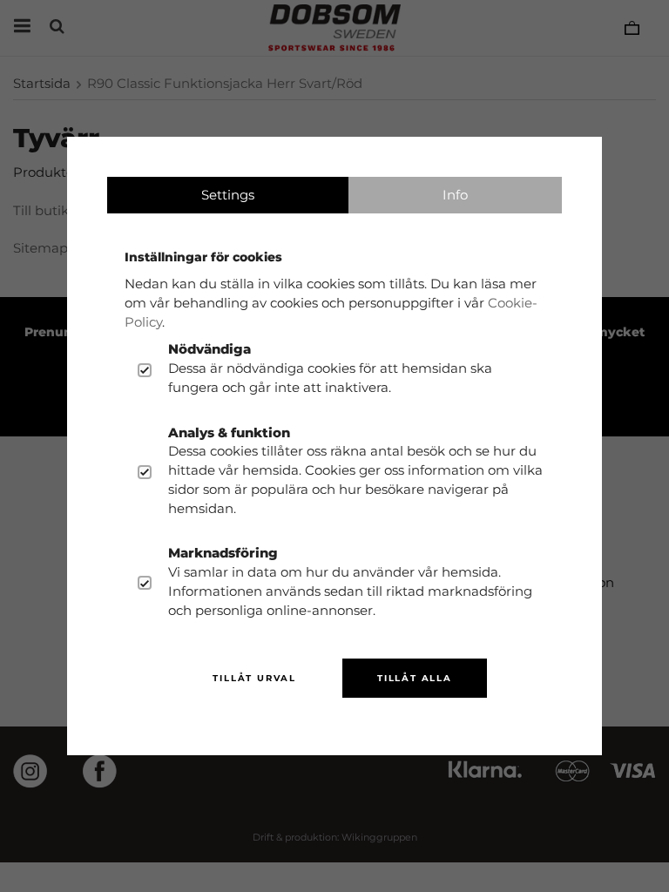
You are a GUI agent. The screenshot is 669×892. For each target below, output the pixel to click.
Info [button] (455, 194)
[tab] (227, 195)
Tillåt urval (254, 678)
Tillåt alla (414, 678)
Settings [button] (227, 194)
